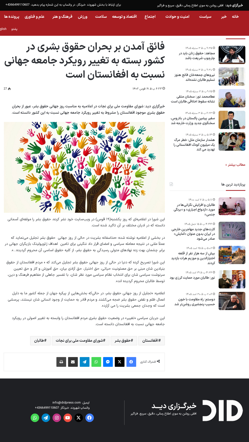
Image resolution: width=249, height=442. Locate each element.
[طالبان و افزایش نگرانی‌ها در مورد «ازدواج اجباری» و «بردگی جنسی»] (232, 206)
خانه (235, 17)
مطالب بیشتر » (235, 164)
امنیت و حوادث (177, 17)
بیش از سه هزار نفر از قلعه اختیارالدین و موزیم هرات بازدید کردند (193, 258)
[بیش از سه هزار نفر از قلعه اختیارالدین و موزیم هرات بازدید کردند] (232, 255)
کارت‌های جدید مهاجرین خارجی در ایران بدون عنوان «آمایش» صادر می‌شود (193, 234)
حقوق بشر (123, 341)
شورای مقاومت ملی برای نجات (79, 341)
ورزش (82, 17)
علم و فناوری (34, 17)
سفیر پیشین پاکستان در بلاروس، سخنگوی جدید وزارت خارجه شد (192, 121)
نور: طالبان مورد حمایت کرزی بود (192, 278)
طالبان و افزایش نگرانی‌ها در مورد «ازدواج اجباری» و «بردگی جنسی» (194, 210)
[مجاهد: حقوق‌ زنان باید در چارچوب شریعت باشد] (232, 55)
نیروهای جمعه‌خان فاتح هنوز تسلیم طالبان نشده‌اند (194, 77)
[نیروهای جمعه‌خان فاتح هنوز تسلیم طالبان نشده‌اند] (232, 76)
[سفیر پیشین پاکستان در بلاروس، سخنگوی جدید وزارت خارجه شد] (232, 120)
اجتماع (150, 17)
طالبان (39, 341)
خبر (224, 17)
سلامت (101, 17)
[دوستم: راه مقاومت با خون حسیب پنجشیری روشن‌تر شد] (232, 301)
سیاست (205, 17)
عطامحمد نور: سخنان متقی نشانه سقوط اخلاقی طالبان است (193, 99)
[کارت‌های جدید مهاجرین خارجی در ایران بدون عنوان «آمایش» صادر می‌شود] (232, 231)
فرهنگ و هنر (62, 17)
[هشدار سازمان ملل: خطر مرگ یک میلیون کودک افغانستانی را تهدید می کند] (232, 141)
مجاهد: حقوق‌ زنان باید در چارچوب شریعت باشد (197, 56)
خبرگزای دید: (234, 5)
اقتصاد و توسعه (124, 17)
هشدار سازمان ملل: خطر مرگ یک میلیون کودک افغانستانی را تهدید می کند (194, 145)
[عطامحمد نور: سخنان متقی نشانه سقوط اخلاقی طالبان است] (232, 98)
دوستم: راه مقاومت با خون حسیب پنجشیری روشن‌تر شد (194, 302)
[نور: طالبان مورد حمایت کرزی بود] (232, 279)
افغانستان (150, 341)
